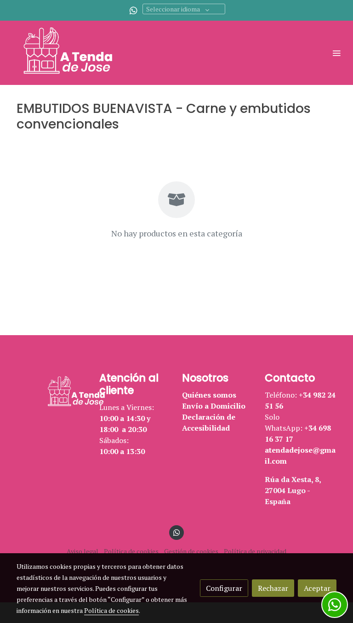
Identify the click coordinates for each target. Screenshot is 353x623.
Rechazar (273, 588)
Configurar (224, 588)
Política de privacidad (255, 551)
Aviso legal (82, 551)
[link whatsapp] (133, 10)
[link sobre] (52, 392)
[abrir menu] (336, 52)
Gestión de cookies (191, 551)
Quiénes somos (209, 395)
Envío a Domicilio (213, 406)
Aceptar (317, 588)
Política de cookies (131, 551)
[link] (73, 53)
